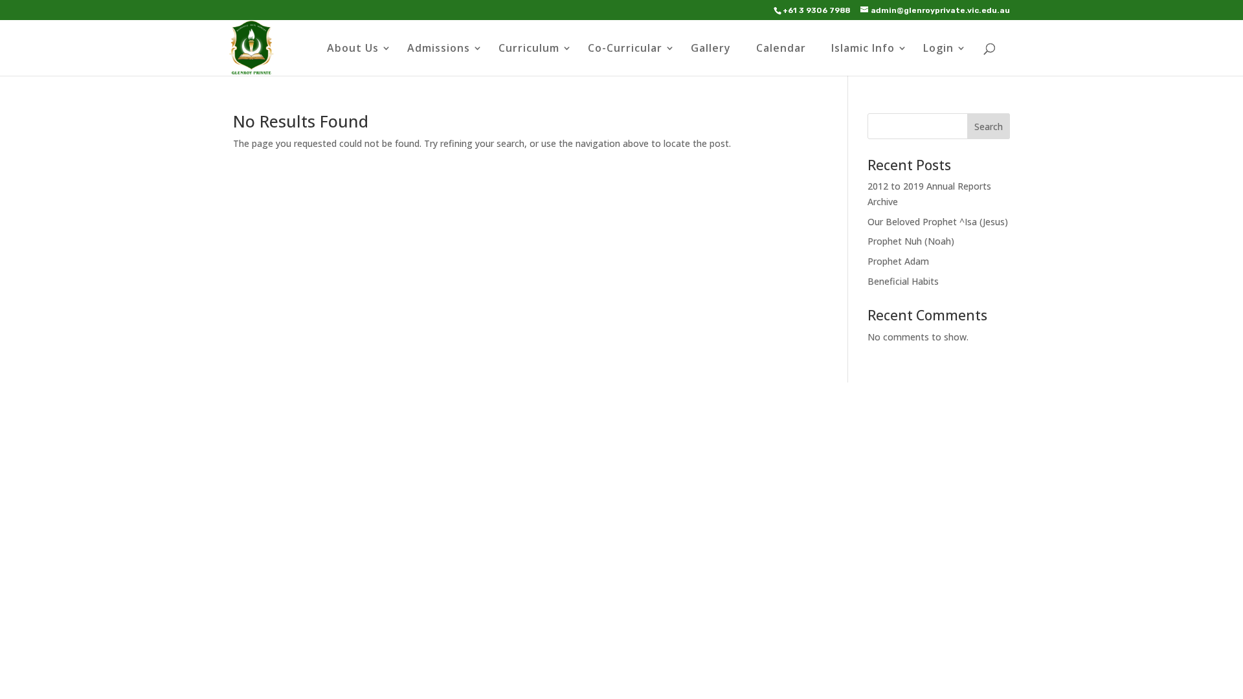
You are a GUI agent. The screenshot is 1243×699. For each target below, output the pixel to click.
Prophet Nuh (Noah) (911, 241)
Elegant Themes (326, 532)
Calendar (781, 49)
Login (938, 49)
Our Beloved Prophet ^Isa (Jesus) (938, 222)
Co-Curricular (625, 49)
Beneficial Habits (903, 281)
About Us (353, 49)
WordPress (453, 532)
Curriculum (528, 49)
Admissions (438, 49)
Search (988, 126)
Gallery (711, 49)
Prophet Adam (898, 261)
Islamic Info (863, 49)
